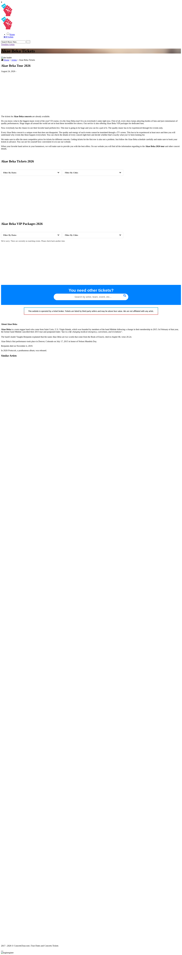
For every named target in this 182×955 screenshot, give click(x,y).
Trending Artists (8, 44)
